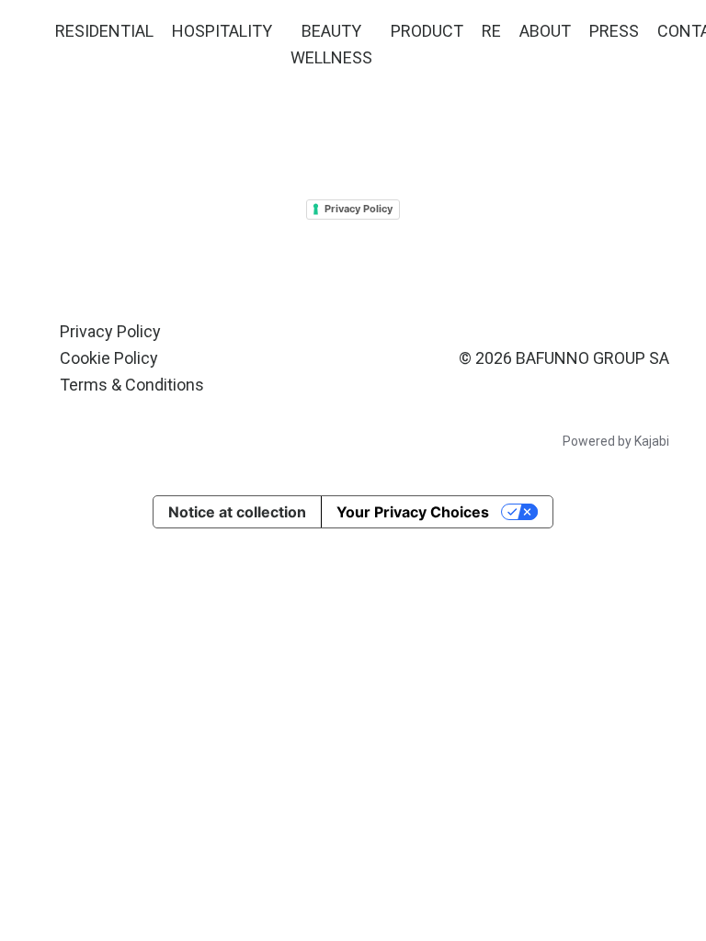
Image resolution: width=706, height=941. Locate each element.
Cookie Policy (109, 358)
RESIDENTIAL (104, 30)
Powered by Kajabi (616, 441)
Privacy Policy (359, 208)
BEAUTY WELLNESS (331, 44)
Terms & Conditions (132, 384)
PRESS (614, 30)
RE (491, 30)
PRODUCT (427, 30)
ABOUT (545, 30)
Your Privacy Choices (412, 512)
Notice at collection (237, 512)
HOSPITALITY (222, 30)
